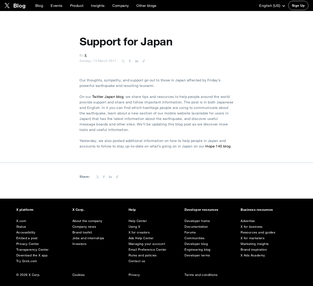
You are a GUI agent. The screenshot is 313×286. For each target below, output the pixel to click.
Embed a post (27, 238)
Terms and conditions (200, 275)
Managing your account (147, 244)
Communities (194, 238)
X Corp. (78, 210)
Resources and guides (258, 232)
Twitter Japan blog (108, 96)
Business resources (257, 210)
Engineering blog (197, 249)
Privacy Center (27, 244)
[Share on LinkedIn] (136, 61)
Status (21, 227)
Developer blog (196, 244)
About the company (87, 221)
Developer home (197, 221)
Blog (39, 5)
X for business (252, 227)
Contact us (137, 261)
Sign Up (298, 5)
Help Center (138, 221)
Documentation (196, 227)
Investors (79, 244)
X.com (21, 221)
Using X (134, 227)
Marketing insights (255, 244)
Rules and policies (143, 255)
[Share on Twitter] (123, 61)
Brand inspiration (254, 249)
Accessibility (25, 232)
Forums (190, 232)
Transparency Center (32, 249)
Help (132, 210)
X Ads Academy (253, 255)
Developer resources (201, 210)
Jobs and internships (88, 238)
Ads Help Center (141, 238)
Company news (84, 227)
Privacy (134, 275)
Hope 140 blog (218, 146)
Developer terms (197, 255)
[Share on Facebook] (129, 61)
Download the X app (31, 255)
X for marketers (252, 238)
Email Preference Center (148, 249)
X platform (25, 210)
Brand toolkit (82, 232)
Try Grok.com (26, 261)
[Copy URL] (143, 61)
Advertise (248, 221)
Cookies (78, 275)
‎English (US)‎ (270, 5)
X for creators (139, 232)
